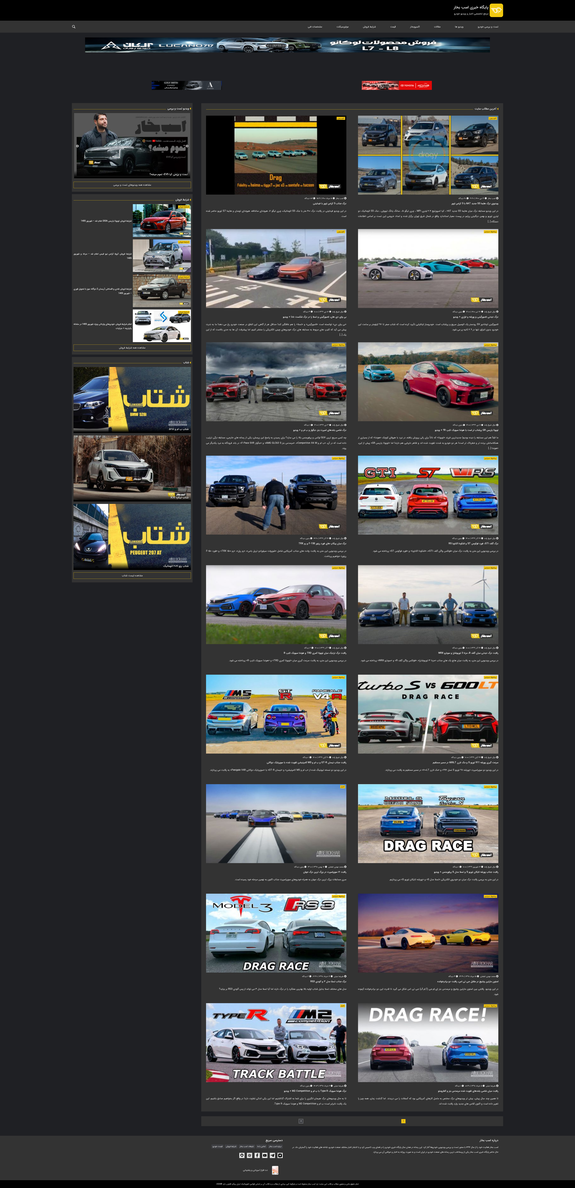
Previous (187, 146)
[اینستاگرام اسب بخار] (280, 1155)
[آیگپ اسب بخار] (242, 1155)
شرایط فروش (369, 27)
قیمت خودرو (217, 1146)
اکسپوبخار (415, 27)
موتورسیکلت (342, 27)
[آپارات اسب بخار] (249, 1155)
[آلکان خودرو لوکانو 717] (287, 52)
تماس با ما (261, 1146)
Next (77, 146)
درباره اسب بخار (275, 1146)
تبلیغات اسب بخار (247, 1146)
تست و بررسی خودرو (488, 27)
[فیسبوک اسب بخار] (257, 1155)
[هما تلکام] (396, 85)
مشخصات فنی (315, 27)
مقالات (437, 27)
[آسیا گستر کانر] (186, 85)
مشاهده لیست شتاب (132, 575)
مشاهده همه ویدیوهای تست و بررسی (132, 185)
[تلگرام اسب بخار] (272, 1155)
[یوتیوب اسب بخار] (264, 1155)
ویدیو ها (459, 27)
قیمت (393, 27)
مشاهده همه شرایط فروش (132, 348)
